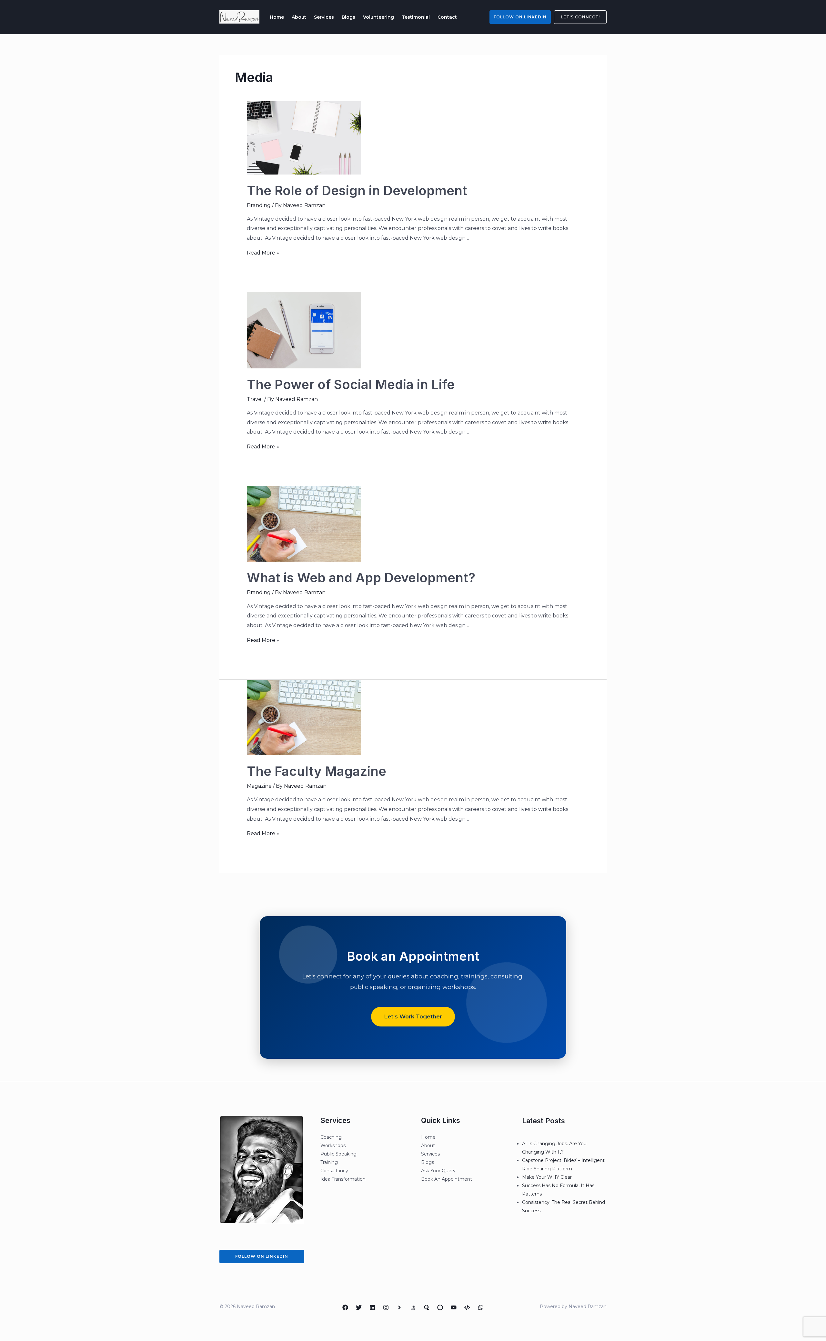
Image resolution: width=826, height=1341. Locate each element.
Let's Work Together (413, 1016)
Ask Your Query (438, 1171)
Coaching (331, 1137)
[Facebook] (345, 1307)
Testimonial (416, 17)
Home (277, 17)
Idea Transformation (343, 1179)
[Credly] (399, 1307)
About (299, 17)
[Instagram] (386, 1307)
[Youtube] (454, 1307)
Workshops (333, 1145)
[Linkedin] (372, 1307)
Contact (447, 17)
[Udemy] (467, 1307)
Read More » (263, 253)
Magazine (259, 786)
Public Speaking (338, 1154)
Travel (255, 399)
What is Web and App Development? (361, 577)
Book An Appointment (446, 1179)
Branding (259, 205)
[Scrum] (440, 1307)
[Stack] (413, 1307)
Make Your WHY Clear (547, 1177)
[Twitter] (359, 1307)
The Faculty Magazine (316, 771)
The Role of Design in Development (357, 190)
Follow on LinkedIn (520, 17)
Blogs (348, 17)
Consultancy (334, 1171)
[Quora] (426, 1307)
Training (329, 1162)
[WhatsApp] (481, 1307)
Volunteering (378, 17)
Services (324, 17)
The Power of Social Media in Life (351, 384)
